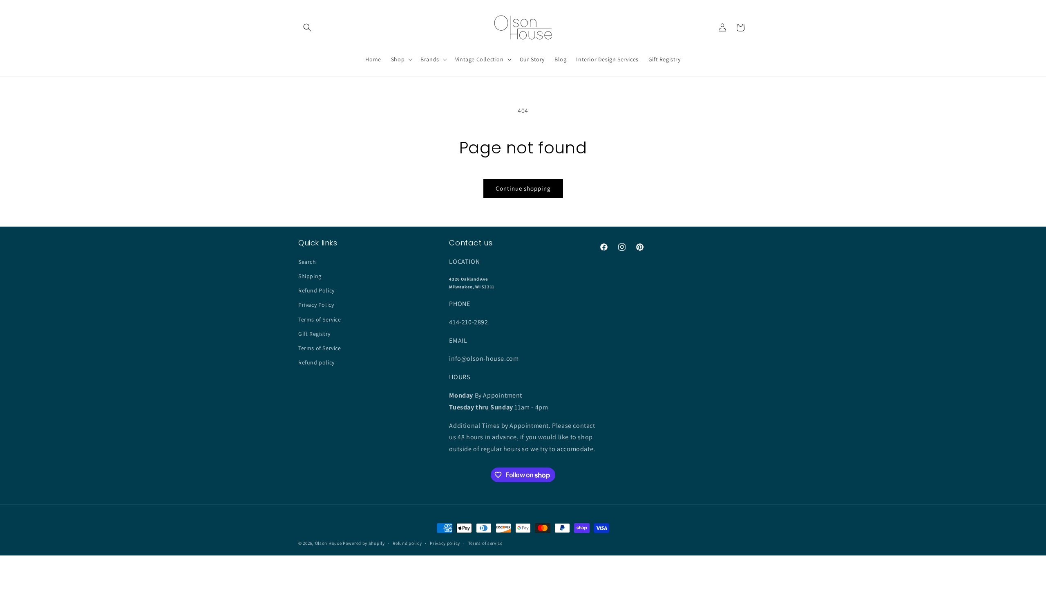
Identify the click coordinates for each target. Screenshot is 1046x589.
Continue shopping (523, 188)
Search (307, 261)
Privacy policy (445, 543)
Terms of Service (319, 319)
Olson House (328, 543)
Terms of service (485, 543)
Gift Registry (314, 333)
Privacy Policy (316, 304)
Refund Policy (316, 290)
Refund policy (316, 362)
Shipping (310, 276)
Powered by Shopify (364, 543)
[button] (307, 27)
